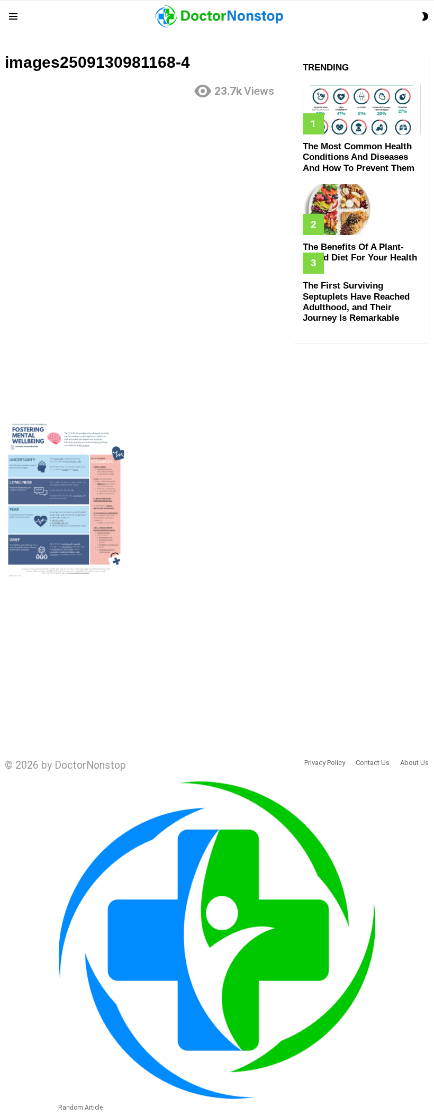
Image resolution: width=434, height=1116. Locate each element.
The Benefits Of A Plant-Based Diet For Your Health (360, 252)
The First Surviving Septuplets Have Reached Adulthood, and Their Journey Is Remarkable (356, 302)
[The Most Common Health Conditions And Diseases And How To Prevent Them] (362, 109)
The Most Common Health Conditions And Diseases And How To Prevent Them (358, 157)
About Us (414, 763)
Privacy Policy (324, 763)
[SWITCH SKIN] (425, 16)
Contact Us (373, 763)
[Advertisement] (145, 181)
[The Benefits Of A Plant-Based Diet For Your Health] (362, 209)
